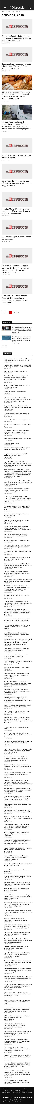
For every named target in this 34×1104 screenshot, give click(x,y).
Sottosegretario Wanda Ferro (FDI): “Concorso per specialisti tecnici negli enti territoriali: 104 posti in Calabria (17, 399)
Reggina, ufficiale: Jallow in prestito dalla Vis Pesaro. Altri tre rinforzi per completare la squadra (18, 818)
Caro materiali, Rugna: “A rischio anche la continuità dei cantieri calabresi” (17, 558)
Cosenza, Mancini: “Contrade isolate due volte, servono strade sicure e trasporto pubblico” (17, 1001)
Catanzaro (22, 1100)
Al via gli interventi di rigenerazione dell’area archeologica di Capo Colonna (16, 633)
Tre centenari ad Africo (11, 443)
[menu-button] (4, 7)
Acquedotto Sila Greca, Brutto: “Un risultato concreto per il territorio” (18, 864)
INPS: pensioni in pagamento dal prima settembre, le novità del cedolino (16, 712)
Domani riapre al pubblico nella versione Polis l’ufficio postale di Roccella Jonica (17, 619)
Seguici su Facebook (25, 1097)
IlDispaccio (6, 1100)
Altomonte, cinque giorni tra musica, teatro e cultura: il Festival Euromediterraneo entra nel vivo (18, 912)
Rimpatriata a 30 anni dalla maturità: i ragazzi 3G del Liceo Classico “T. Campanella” (16, 455)
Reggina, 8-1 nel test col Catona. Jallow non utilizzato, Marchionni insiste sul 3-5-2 (18, 359)
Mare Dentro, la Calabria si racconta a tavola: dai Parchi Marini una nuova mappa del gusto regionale (17, 691)
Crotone (11, 1102)
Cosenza (5, 1102)
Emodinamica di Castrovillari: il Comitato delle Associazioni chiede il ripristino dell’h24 (17, 626)
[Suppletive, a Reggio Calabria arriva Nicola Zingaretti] (17, 145)
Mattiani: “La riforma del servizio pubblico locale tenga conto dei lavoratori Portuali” (17, 366)
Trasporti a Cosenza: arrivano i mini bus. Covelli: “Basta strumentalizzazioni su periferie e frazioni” (17, 490)
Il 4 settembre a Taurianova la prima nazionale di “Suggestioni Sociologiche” (16, 1081)
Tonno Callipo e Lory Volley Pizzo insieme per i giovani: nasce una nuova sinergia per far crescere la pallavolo (18, 970)
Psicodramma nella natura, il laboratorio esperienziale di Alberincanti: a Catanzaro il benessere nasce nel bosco (18, 565)
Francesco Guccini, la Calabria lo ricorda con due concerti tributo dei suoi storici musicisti (16, 38)
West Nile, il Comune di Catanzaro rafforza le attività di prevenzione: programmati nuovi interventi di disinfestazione (17, 1009)
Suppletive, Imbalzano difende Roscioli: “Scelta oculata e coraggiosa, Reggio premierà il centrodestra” (14, 299)
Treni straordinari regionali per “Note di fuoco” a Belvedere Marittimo (16, 649)
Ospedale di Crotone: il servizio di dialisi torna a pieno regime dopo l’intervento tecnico (17, 507)
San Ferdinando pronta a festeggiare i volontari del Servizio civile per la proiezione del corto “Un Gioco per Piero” (17, 528)
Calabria (8, 11)
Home (3, 11)
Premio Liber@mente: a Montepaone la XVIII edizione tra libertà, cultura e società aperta (17, 766)
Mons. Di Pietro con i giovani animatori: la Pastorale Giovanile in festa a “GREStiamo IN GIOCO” (17, 1056)
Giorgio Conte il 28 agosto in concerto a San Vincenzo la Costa (17, 386)
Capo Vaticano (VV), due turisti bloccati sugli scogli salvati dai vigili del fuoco (16, 947)
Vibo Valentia (18, 1102)
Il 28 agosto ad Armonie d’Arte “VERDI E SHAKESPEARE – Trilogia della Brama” (17, 546)
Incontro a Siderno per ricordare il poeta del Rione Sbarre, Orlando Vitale (17, 448)
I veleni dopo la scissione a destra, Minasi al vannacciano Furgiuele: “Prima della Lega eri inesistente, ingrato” (18, 750)
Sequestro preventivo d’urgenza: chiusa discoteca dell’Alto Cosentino (17, 655)
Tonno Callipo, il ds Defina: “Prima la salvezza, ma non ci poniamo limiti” (15, 535)
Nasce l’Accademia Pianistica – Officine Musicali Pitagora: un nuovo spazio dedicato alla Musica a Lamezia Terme (18, 940)
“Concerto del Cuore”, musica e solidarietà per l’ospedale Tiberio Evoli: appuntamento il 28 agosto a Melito (18, 962)
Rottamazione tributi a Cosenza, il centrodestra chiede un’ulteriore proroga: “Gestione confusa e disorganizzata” (17, 683)
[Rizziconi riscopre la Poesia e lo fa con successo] (17, 227)
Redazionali (7, 322)
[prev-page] (3, 312)
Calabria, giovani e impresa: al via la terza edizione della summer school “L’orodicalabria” (17, 1017)
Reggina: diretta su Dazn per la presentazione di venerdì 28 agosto (15, 919)
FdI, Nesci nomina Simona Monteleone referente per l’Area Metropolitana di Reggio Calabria (16, 675)
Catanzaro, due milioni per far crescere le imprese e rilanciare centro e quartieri (17, 933)
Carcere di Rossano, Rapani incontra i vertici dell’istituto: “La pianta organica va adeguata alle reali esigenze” (17, 1041)
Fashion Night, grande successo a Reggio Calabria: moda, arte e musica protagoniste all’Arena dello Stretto (17, 896)
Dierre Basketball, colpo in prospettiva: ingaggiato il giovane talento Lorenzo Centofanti (16, 833)
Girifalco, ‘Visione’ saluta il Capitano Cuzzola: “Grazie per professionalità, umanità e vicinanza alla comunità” (15, 758)
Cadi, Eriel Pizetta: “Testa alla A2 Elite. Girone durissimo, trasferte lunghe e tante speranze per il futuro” (17, 993)
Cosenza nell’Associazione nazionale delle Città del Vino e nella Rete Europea (17, 706)
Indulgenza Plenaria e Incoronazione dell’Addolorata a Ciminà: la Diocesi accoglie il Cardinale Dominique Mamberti (18, 603)
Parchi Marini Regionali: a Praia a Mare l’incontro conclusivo (16, 889)
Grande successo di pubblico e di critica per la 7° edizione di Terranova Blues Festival (18, 580)
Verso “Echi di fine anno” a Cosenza (15, 371)
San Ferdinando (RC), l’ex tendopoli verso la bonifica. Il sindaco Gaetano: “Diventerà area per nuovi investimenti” (18, 986)
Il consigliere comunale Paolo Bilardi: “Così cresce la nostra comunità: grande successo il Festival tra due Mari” (18, 482)
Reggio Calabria (14, 1100)
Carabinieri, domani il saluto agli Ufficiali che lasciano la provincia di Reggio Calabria (17, 183)
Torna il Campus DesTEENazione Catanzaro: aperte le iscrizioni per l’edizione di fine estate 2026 (15, 1025)
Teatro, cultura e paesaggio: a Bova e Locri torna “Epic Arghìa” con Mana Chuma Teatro (16, 66)
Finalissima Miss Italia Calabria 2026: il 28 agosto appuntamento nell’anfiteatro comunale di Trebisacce (17, 1033)
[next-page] (18, 312)
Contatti (6, 1097)
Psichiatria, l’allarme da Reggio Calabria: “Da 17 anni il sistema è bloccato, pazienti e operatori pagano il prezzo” (15, 269)
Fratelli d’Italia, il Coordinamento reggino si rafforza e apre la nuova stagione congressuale (16, 211)
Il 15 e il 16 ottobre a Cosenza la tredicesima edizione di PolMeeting (18, 662)
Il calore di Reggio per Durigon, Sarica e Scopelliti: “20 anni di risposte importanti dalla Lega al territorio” (22, 330)
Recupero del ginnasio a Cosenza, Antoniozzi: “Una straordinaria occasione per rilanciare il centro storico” (17, 1049)
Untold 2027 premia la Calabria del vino (16, 540)
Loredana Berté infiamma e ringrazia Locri (17, 420)
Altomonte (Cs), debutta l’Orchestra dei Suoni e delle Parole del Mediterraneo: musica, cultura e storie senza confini (16, 826)
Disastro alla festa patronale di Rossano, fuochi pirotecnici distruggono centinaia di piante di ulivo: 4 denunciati (17, 790)
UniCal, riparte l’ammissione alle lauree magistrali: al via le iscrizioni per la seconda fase (18, 734)
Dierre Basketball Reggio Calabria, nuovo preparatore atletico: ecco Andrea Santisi (17, 883)
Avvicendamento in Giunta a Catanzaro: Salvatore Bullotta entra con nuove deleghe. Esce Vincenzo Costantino (16, 432)
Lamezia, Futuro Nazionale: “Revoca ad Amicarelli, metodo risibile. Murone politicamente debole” (16, 857)
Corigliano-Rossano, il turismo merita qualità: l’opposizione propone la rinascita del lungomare (17, 407)
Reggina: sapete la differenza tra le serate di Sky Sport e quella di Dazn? (17, 877)
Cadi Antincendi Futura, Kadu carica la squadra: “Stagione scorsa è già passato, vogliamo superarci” (17, 573)
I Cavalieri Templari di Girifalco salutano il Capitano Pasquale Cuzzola (17, 521)
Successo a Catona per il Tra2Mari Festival (17, 438)
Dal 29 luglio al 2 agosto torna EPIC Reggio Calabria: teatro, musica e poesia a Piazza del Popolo (21, 339)
